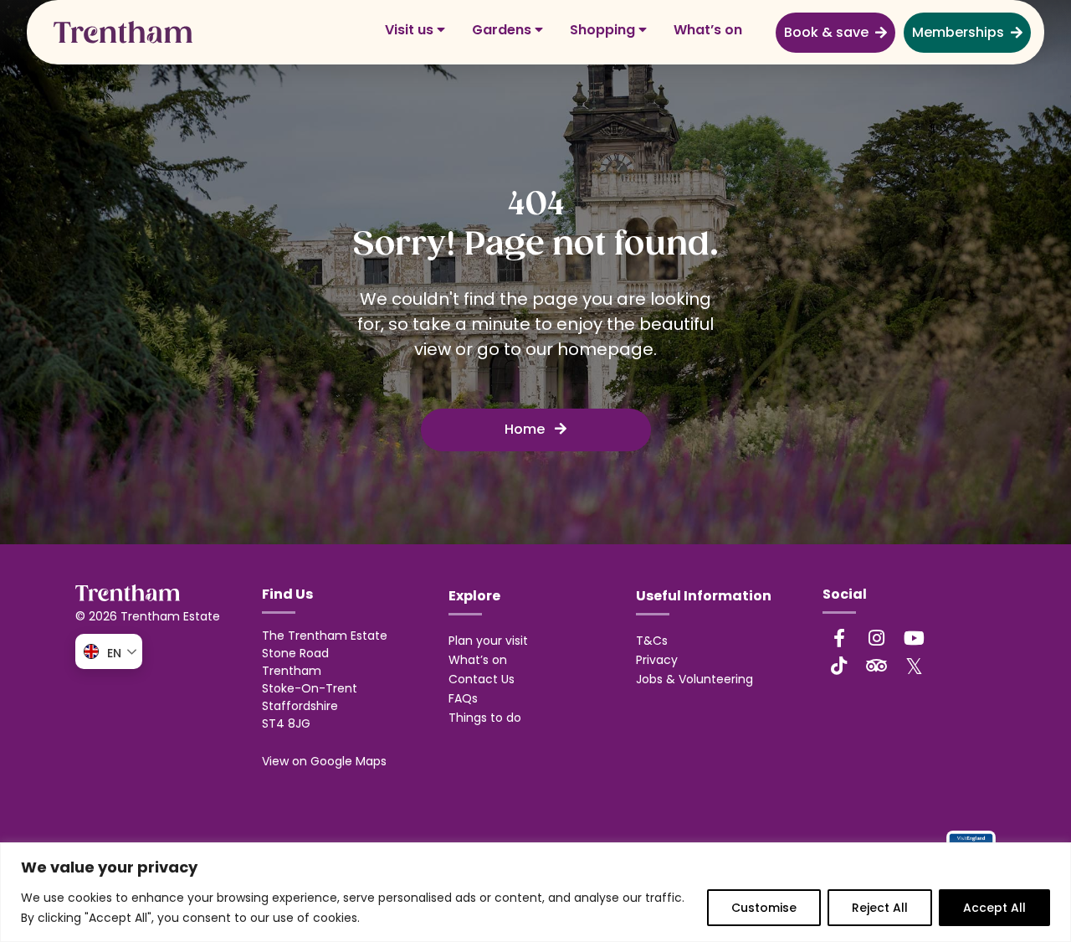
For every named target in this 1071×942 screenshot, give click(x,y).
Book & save (826, 32)
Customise (764, 907)
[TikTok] (839, 665)
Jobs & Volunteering (694, 679)
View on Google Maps (324, 761)
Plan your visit (488, 640)
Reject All (880, 907)
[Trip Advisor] (877, 665)
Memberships (958, 32)
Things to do (484, 717)
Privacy (657, 659)
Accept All (994, 907)
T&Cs (652, 640)
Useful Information (703, 595)
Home (526, 429)
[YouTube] (914, 638)
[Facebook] (839, 638)
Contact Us (481, 679)
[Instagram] (877, 638)
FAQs (463, 698)
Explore (474, 595)
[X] (914, 666)
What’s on (708, 29)
